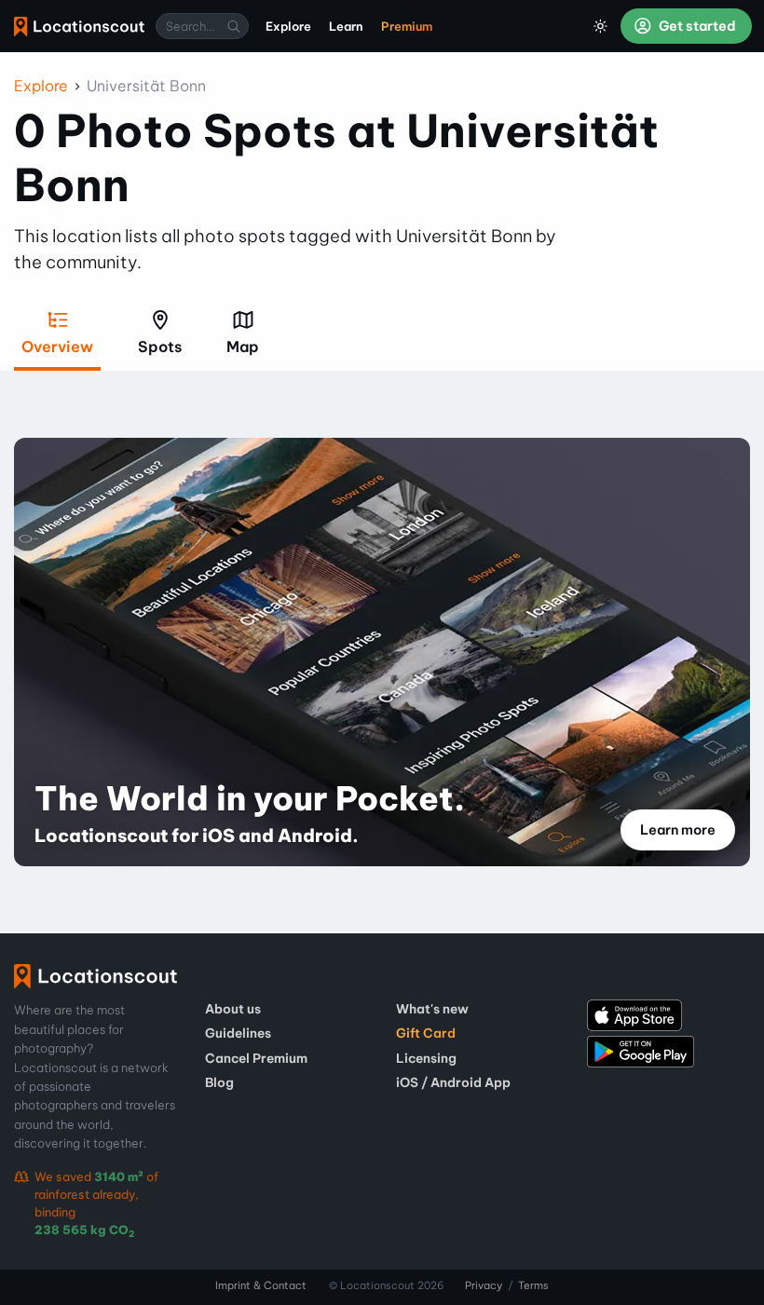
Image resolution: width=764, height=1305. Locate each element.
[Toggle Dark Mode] (601, 26)
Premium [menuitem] (406, 26)
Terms (533, 1285)
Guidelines (238, 1033)
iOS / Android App (453, 1082)
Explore (41, 85)
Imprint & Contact (261, 1285)
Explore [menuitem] (288, 26)
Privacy (483, 1285)
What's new (432, 1008)
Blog (219, 1082)
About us (233, 1008)
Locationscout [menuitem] (79, 27)
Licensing (426, 1058)
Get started (696, 26)
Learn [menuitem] (346, 26)
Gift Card (426, 1033)
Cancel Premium (256, 1058)
